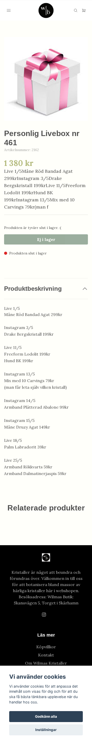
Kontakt (46, 654)
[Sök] (76, 10)
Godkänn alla (46, 716)
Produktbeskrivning (33, 288)
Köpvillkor (46, 646)
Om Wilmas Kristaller (46, 663)
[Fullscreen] (46, 79)
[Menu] (8, 10)
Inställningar (46, 730)
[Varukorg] (84, 10)
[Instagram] (44, 615)
